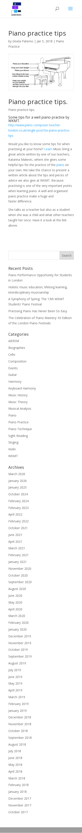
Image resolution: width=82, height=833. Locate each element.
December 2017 (19, 798)
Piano (12, 415)
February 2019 (18, 704)
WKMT (13, 456)
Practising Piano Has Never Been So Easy (37, 311)
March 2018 (16, 778)
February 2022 (18, 521)
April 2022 (15, 514)
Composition (17, 361)
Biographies (16, 348)
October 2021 (18, 528)
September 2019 (20, 656)
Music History (18, 395)
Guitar (12, 375)
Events (13, 368)
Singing (13, 442)
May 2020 (15, 602)
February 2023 (18, 508)
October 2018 (18, 731)
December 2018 (19, 717)
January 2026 (17, 481)
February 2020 (18, 622)
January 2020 (17, 629)
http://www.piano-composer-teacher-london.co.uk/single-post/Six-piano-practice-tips (39, 130)
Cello (11, 354)
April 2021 (15, 541)
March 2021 (16, 548)
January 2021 (17, 562)
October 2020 (18, 575)
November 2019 (19, 643)
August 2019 (17, 663)
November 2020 (19, 568)
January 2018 (17, 792)
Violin (12, 449)
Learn (48, 149)
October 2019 (18, 649)
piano (60, 165)
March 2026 (16, 474)
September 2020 (20, 582)
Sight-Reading (18, 436)
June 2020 (15, 595)
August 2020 (17, 589)
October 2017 (18, 812)
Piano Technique (20, 429)
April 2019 (15, 690)
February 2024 (18, 501)
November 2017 (19, 805)
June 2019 (15, 677)
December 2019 (19, 636)
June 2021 (15, 535)
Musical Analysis (19, 408)
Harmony (14, 381)
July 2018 (14, 751)
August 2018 (17, 744)
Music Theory (18, 402)
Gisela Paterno (22, 41)
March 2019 (16, 697)
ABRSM (13, 341)
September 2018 (20, 738)
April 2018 (15, 771)
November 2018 (19, 724)
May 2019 (15, 683)
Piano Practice (18, 422)
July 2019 (14, 670)
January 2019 (17, 711)
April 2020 (15, 609)
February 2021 (18, 555)
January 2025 (17, 487)
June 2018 (15, 758)
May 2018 (15, 765)
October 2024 (18, 494)
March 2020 (16, 616)
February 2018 (18, 785)
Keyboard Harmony (22, 388)
